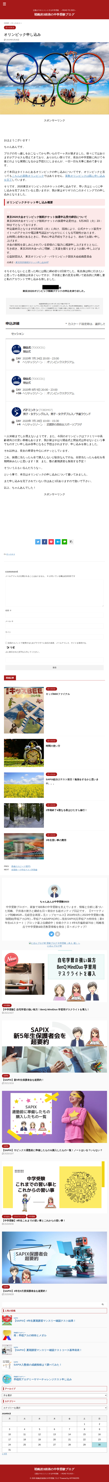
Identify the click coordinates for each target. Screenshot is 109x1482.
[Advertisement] (54, 131)
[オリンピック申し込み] (57, 541)
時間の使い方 (53, 746)
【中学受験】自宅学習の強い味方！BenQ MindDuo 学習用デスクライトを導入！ (45, 1009)
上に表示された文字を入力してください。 (23, 652)
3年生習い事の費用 (56, 840)
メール (9, 621)
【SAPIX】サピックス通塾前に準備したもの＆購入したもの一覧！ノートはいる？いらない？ (52, 1150)
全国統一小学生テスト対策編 (24, 870)
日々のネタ (10, 554)
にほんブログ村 (54, 946)
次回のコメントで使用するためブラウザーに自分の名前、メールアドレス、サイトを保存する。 (48, 643)
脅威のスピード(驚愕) (21, 866)
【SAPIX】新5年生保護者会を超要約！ (23, 1080)
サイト (8, 632)
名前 (8, 610)
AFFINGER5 (74, 1478)
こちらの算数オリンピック (28, 175)
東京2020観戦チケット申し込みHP (32, 262)
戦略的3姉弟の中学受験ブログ (54, 14)
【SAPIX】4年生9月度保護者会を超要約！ (25, 1291)
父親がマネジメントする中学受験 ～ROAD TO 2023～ (55, 1474)
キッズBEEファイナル (58, 694)
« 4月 (4, 1454)
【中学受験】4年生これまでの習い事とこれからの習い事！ (34, 1220)
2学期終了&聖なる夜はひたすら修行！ (66, 810)
